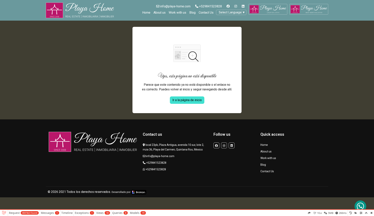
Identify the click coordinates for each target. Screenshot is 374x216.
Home (146, 12)
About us (159, 12)
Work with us (177, 12)
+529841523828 (210, 6)
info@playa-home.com (175, 6)
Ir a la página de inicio (187, 100)
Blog (192, 12)
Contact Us (206, 12)
